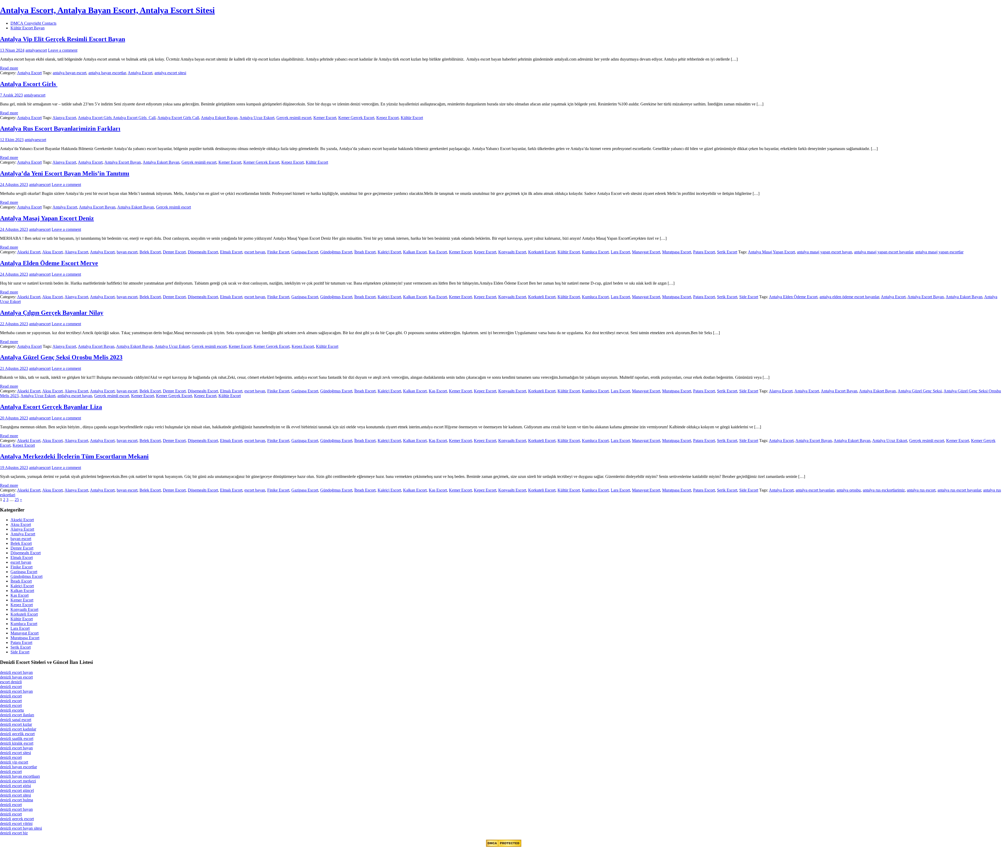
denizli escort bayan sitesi (21, 828)
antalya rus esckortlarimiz (884, 490)
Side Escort (748, 297)
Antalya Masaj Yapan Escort (771, 252)
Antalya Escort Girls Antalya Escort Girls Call (117, 117)
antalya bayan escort (69, 73)
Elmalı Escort (231, 252)
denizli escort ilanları (17, 715)
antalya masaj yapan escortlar (939, 252)
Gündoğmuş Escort (336, 252)
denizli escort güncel (17, 790)
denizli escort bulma (16, 800)
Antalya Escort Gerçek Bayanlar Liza (51, 406)
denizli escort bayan (16, 672)
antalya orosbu (849, 490)
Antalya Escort (29, 73)
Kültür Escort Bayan (27, 28)
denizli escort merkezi (18, 781)
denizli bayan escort (16, 677)
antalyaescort (36, 50)
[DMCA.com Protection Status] (503, 845)
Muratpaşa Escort (676, 252)
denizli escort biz (14, 833)
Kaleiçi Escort (389, 252)
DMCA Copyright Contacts (33, 23)
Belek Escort (150, 252)
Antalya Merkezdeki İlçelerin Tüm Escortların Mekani (74, 456)
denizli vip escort (14, 762)
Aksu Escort (52, 252)
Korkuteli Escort (541, 252)
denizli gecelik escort (17, 734)
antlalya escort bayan (74, 395)
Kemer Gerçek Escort (356, 117)
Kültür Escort (412, 117)
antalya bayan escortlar (107, 73)
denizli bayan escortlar (18, 767)
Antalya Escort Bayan (122, 162)
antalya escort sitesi (170, 73)
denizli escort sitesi (15, 752)
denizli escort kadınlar (18, 729)
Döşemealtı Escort (203, 252)
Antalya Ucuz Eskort (256, 117)
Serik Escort (727, 252)
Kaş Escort (438, 252)
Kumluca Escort (595, 252)
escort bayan (254, 252)
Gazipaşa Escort (304, 252)
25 (17, 499)
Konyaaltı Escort (512, 252)
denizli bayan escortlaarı (20, 776)
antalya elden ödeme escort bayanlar (849, 297)
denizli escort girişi (15, 785)
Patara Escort (704, 252)
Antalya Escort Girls (28, 84)
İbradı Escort (365, 252)
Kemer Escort (324, 117)
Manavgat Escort (646, 252)
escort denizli (11, 682)
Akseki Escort (28, 252)
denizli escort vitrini (16, 823)
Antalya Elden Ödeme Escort (793, 297)
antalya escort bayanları (815, 490)
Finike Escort (278, 252)
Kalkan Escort (415, 252)
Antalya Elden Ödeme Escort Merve (49, 263)
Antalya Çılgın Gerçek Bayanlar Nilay (51, 312)
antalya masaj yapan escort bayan (824, 252)
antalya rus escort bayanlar (959, 490)
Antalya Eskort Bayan (219, 117)
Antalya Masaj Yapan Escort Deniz (47, 218)
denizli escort (11, 686)
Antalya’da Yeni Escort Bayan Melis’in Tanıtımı (64, 173)
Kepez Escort (387, 117)
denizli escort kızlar (16, 724)
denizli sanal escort (15, 719)
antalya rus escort (921, 490)
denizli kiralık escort (16, 743)
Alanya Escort (64, 117)
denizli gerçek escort (17, 819)
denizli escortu (12, 710)
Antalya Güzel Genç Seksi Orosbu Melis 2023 (61, 357)
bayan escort (127, 252)
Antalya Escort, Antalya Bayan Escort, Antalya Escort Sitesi (107, 10)
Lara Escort (620, 252)
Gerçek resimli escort (293, 117)
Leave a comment (62, 50)
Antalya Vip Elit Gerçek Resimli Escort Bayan (62, 39)
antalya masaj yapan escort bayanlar (883, 252)
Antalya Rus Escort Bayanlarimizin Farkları (60, 128)
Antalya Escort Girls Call (178, 117)
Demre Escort (174, 252)
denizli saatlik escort (16, 738)
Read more (9, 68)
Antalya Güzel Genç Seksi (920, 391)
